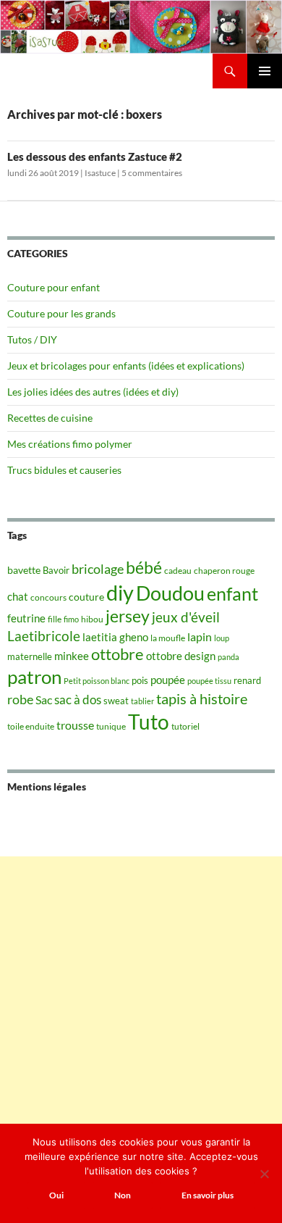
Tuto (148, 721)
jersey (128, 616)
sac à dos (77, 699)
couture (86, 596)
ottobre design (180, 655)
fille (54, 619)
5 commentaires (151, 172)
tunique (111, 726)
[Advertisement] (141, 997)
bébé (144, 567)
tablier (142, 701)
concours (48, 597)
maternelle (29, 656)
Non (122, 1195)
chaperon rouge (224, 570)
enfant (232, 593)
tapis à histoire (201, 698)
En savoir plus (207, 1195)
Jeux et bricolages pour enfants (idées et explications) (125, 365)
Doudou (170, 593)
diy (120, 592)
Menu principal (264, 71)
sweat (116, 700)
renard (247, 680)
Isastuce (100, 172)
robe (20, 699)
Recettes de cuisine (50, 418)
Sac (43, 699)
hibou (92, 619)
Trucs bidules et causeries (64, 470)
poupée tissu (209, 680)
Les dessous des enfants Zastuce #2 (94, 156)
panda (228, 656)
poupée (167, 679)
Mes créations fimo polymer (69, 444)
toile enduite (30, 726)
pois (140, 680)
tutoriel (185, 726)
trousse (75, 725)
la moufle (167, 638)
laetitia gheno (115, 636)
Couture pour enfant (53, 287)
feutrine (26, 618)
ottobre (117, 654)
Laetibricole (43, 635)
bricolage (98, 569)
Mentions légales (46, 786)
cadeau (178, 570)
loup (221, 638)
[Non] (264, 1173)
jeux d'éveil (186, 617)
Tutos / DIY (32, 339)
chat (17, 596)
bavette (23, 570)
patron (34, 677)
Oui (56, 1195)
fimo (71, 619)
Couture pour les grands (61, 313)
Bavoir (56, 570)
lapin (199, 636)
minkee (71, 655)
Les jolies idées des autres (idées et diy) (93, 391)
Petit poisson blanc (96, 680)
